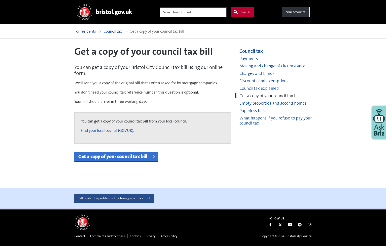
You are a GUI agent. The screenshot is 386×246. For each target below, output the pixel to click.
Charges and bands (256, 73)
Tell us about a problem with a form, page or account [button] (114, 198)
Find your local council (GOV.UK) (107, 130)
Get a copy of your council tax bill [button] (113, 156)
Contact (79, 236)
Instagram (310, 225)
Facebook (270, 225)
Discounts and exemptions (263, 80)
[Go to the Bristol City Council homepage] (82, 222)
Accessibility (169, 236)
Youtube (290, 225)
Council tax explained (259, 88)
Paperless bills (252, 110)
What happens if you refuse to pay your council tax (275, 121)
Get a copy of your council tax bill (269, 95)
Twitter (280, 225)
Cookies (135, 236)
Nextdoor (300, 225)
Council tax (251, 51)
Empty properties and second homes (273, 103)
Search (245, 12)
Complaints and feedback (107, 236)
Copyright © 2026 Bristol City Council (286, 236)
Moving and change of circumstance (272, 66)
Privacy (151, 236)
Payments (248, 58)
